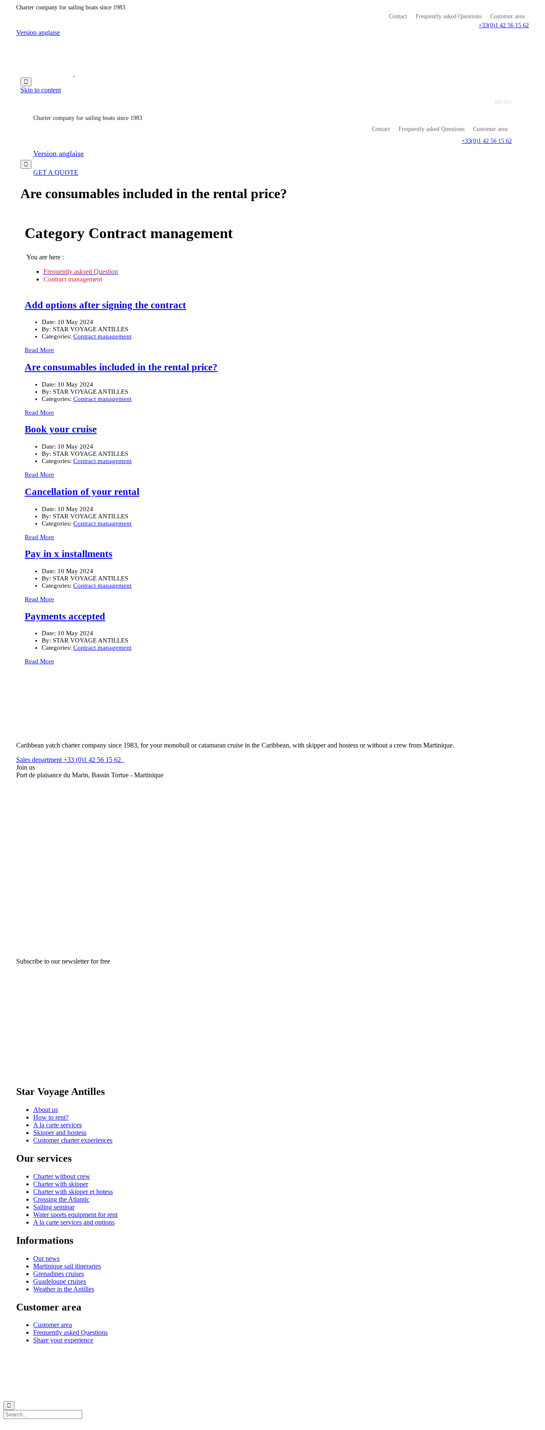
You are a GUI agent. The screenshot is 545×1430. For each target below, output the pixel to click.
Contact (398, 17)
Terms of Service (284, 1355)
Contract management (102, 336)
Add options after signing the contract (105, 305)
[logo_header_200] (48, 730)
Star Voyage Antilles (214, 1355)
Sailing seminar (54, 1207)
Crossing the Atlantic (61, 1199)
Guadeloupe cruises (59, 1281)
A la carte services (57, 1125)
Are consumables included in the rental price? (121, 367)
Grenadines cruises (58, 1273)
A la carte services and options (74, 1222)
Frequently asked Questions (449, 17)
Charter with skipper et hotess (73, 1191)
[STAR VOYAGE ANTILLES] (74, 73)
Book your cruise (61, 429)
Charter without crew (61, 1176)
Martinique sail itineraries (67, 1266)
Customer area (507, 17)
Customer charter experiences (72, 1140)
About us (45, 1109)
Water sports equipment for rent (75, 1214)
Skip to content (40, 90)
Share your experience (63, 1340)
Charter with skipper (60, 1184)
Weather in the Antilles (63, 1289)
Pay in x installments (68, 554)
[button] (504, 25)
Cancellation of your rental (82, 491)
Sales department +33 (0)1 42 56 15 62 (70, 759)
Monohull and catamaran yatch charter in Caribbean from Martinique (113, 1355)
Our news (46, 1258)
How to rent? (51, 1117)
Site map (319, 1355)
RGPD (251, 1355)
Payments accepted (65, 616)
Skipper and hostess (59, 1132)
